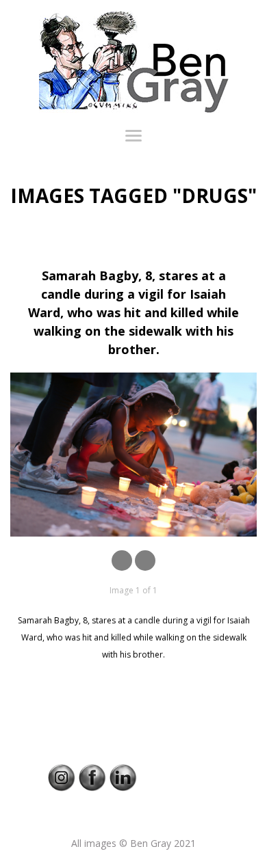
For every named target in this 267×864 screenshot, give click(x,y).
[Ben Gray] (133, 61)
